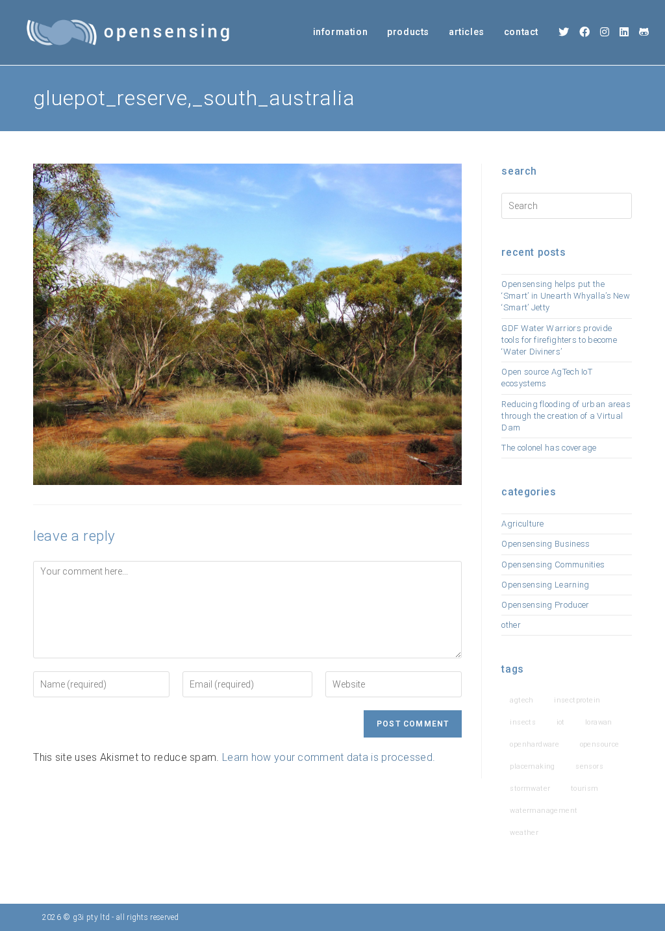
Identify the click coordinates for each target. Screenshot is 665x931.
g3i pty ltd (91, 917)
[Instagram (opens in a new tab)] (604, 32)
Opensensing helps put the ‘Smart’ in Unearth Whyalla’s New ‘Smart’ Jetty (565, 295)
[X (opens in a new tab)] (563, 32)
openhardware (534, 744)
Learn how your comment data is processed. (328, 757)
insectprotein (577, 700)
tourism (585, 788)
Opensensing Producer (545, 605)
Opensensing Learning (545, 585)
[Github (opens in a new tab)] (644, 32)
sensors (589, 766)
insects (523, 722)
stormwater (530, 788)
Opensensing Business (545, 544)
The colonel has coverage (548, 448)
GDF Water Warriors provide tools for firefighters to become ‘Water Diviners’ (559, 339)
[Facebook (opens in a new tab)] (584, 32)
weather (524, 832)
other (511, 625)
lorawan (598, 722)
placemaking (532, 766)
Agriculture (522, 523)
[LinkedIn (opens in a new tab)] (624, 32)
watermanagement (543, 810)
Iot (561, 722)
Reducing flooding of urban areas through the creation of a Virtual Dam (566, 415)
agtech (521, 700)
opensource (600, 744)
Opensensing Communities (553, 564)
